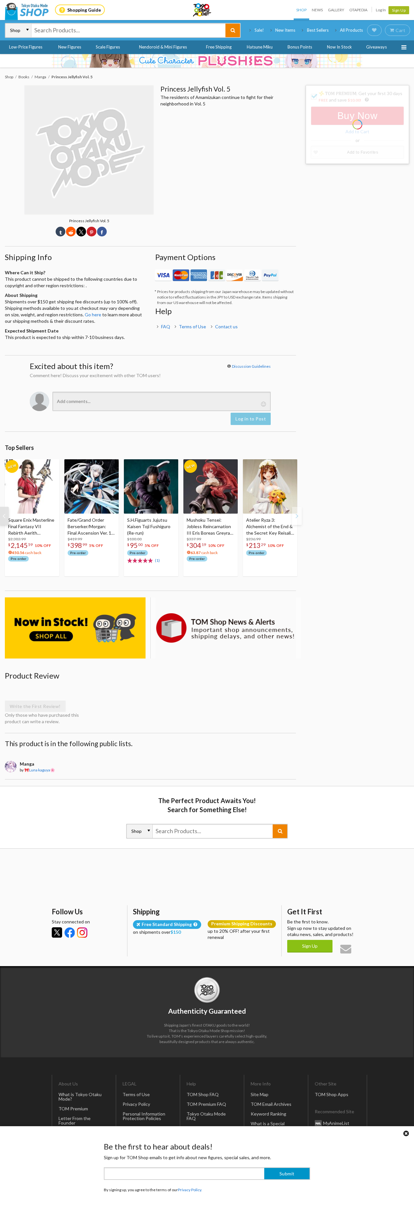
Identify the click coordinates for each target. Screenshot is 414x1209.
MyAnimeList (336, 1123)
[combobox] (128, 30)
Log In (381, 9)
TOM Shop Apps (331, 1094)
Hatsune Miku (260, 46)
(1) (157, 560)
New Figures (69, 46)
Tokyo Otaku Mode (202, 10)
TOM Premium (73, 1108)
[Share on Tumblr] (60, 231)
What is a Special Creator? (268, 1126)
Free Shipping (219, 46)
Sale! (259, 30)
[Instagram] (82, 932)
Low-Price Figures (25, 46)
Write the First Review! (35, 706)
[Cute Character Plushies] (207, 61)
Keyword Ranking (268, 1113)
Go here (93, 314)
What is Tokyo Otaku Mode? (80, 1097)
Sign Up (399, 10)
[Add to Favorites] (50, 465)
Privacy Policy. (190, 1189)
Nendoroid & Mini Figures (163, 46)
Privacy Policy (136, 1104)
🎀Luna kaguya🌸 (39, 770)
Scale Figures (108, 46)
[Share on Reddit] (71, 231)
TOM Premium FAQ (206, 1104)
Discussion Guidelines (251, 366)
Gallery (336, 9)
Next (297, 516)
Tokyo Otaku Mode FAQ (206, 1116)
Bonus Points (300, 46)
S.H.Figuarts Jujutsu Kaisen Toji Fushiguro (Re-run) (148, 526)
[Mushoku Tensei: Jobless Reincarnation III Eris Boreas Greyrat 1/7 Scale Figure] (210, 486)
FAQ (165, 326)
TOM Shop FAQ (203, 1094)
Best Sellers (318, 30)
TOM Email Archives (271, 1104)
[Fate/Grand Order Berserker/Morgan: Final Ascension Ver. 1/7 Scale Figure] (91, 486)
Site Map (259, 1094)
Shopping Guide (84, 10)
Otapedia (358, 9)
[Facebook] (69, 932)
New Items (285, 30)
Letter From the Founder (75, 1121)
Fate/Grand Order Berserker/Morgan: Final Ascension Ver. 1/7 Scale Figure (91, 526)
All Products (351, 30)
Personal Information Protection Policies (144, 1116)
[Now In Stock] (75, 628)
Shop (301, 9)
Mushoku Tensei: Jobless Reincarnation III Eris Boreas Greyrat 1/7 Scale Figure (209, 526)
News (317, 9)
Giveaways (376, 46)
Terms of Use (192, 326)
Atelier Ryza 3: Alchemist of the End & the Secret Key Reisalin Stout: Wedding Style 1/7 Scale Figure (269, 526)
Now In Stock (339, 46)
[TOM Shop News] (225, 628)
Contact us (226, 326)
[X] (57, 932)
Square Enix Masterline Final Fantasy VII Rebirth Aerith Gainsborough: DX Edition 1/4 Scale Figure (31, 526)
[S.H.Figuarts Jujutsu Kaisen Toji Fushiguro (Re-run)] (151, 486)
